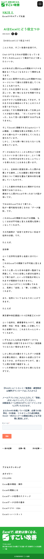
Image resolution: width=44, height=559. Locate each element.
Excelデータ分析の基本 (13, 502)
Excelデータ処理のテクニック (16, 496)
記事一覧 (22, 448)
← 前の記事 (6, 448)
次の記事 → (37, 448)
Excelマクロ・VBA (11, 508)
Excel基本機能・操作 (12, 484)
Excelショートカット (12, 514)
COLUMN (6, 478)
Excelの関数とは (10, 490)
